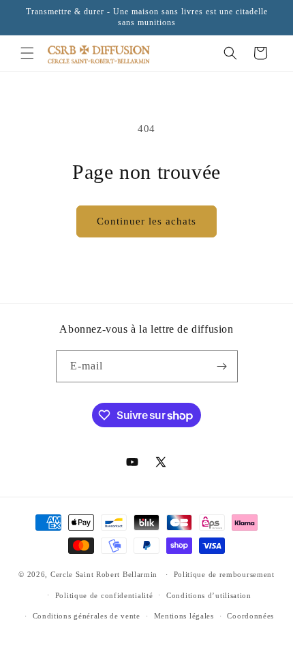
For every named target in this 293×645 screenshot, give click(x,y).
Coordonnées (250, 616)
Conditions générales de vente (86, 616)
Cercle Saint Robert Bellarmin (103, 574)
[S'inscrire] (222, 366)
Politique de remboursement (224, 574)
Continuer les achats (146, 221)
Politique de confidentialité (104, 595)
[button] (27, 53)
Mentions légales (184, 616)
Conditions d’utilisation (208, 595)
